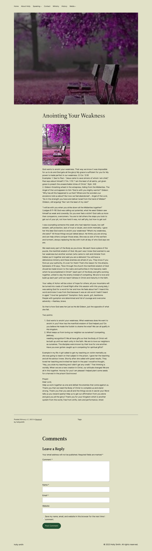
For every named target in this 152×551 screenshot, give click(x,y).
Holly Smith (18, 544)
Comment (47, 459)
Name (45, 485)
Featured (38, 419)
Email (45, 495)
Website (45, 506)
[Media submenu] (75, 6)
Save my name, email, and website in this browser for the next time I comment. (75, 518)
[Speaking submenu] (41, 6)
